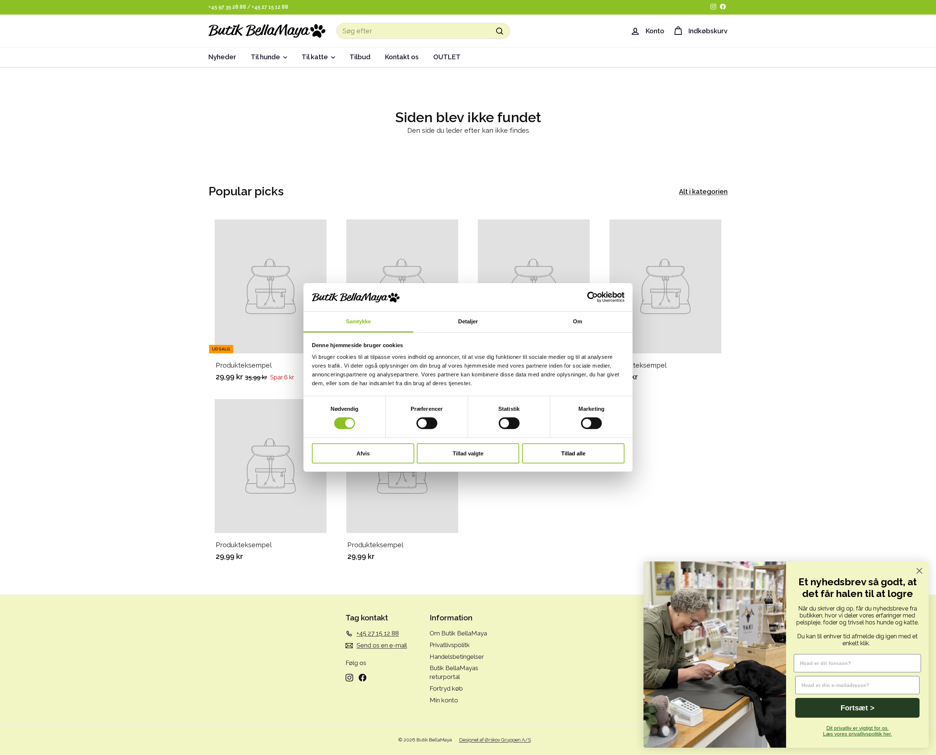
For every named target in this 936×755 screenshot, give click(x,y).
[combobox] (423, 31)
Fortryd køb (446, 688)
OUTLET (447, 57)
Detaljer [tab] (468, 321)
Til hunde (266, 57)
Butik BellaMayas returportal (454, 672)
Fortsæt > (858, 708)
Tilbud (360, 57)
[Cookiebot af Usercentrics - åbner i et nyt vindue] (592, 297)
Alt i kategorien (703, 191)
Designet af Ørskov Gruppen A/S (495, 740)
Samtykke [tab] (358, 321)
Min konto (444, 700)
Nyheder (222, 57)
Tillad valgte (468, 453)
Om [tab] (577, 321)
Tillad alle (573, 453)
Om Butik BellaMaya (458, 633)
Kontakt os (402, 57)
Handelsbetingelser (457, 656)
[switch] (426, 423)
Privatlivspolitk (450, 645)
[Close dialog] (919, 570)
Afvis (363, 453)
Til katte (315, 57)
